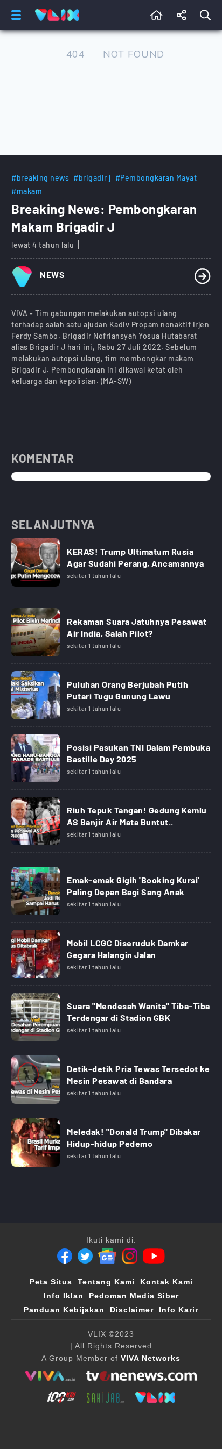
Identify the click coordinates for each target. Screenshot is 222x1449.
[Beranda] (156, 15)
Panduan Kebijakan (64, 1309)
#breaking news (40, 177)
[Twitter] (85, 1256)
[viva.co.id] (50, 1376)
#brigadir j (92, 177)
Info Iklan (64, 1295)
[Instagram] (129, 1256)
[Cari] (207, 15)
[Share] (181, 15)
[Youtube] (154, 1256)
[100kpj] (61, 1397)
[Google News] (107, 1256)
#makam (26, 191)
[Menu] (14, 15)
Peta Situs (51, 1281)
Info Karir (178, 1309)
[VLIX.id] (155, 1397)
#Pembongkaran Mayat (156, 177)
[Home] (57, 15)
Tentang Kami (106, 1281)
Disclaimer (132, 1309)
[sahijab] (105, 1397)
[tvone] (141, 1376)
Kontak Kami (166, 1281)
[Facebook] (64, 1256)
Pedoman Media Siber (134, 1295)
